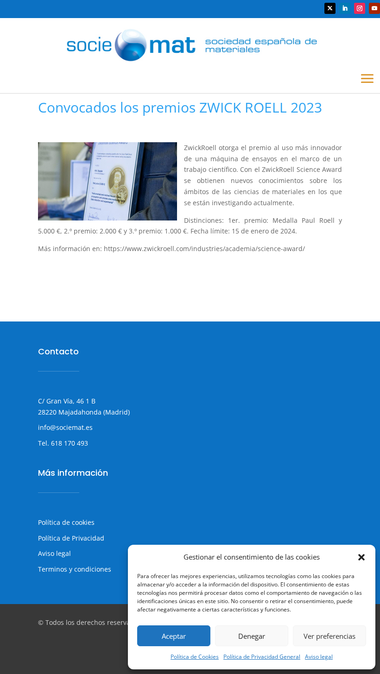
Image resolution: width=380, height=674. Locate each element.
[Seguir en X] (330, 8)
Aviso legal (319, 657)
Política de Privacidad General (261, 657)
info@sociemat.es (65, 427)
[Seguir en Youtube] (374, 8)
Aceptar (174, 636)
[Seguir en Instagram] (359, 8)
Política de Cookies (195, 657)
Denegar (251, 636)
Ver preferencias (329, 636)
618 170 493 (68, 443)
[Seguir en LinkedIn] (344, 8)
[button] (361, 557)
